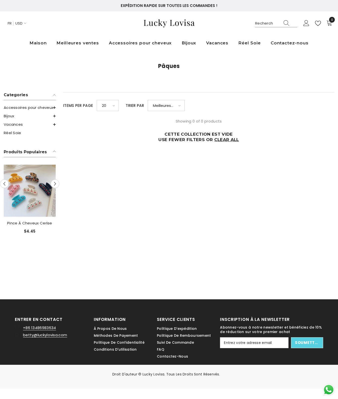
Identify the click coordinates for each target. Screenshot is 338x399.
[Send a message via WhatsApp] (329, 390)
